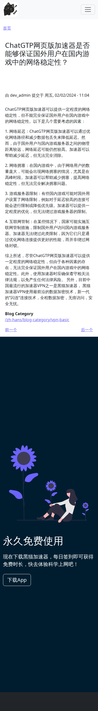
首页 (7, 28)
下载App (17, 579)
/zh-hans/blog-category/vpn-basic (37, 319)
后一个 (87, 329)
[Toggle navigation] (88, 10)
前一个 (11, 329)
